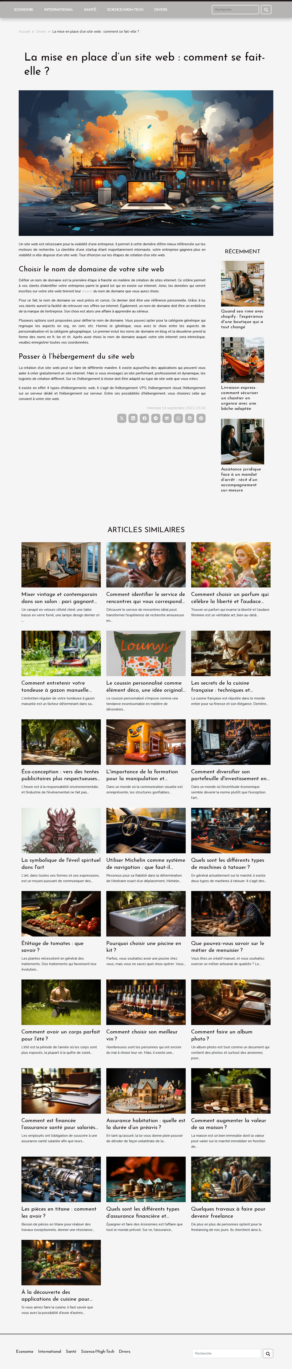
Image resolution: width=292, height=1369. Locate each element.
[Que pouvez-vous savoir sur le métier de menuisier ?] (231, 913)
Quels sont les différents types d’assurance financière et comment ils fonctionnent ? (142, 1216)
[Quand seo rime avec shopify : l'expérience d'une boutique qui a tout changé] (242, 283)
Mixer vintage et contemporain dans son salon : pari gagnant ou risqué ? (59, 601)
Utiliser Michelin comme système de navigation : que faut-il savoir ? (145, 867)
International (58, 9)
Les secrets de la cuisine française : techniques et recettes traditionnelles (220, 690)
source (87, 291)
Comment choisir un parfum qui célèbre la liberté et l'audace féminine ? (230, 601)
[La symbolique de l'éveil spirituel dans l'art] (61, 830)
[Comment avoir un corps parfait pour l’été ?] (61, 1002)
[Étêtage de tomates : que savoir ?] (61, 913)
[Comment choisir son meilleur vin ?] (146, 1002)
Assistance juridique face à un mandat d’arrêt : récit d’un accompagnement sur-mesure (241, 480)
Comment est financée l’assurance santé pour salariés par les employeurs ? (58, 1127)
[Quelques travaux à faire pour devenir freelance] (231, 1179)
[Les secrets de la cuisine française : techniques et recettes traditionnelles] (231, 653)
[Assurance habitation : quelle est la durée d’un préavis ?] (146, 1090)
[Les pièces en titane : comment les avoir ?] (61, 1179)
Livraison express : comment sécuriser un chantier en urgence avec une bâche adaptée (239, 398)
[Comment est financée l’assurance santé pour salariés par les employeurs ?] (61, 1090)
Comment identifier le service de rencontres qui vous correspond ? (145, 601)
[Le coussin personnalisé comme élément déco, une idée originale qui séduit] (146, 653)
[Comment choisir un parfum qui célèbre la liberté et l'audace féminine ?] (231, 564)
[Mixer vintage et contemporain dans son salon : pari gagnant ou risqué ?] (61, 564)
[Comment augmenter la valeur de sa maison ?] (231, 1090)
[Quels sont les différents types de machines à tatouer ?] (231, 830)
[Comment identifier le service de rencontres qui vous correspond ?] (146, 564)
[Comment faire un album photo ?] (231, 1002)
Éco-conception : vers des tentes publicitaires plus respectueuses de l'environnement (60, 779)
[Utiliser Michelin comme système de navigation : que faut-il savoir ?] (146, 830)
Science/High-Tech (125, 9)
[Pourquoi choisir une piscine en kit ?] (146, 913)
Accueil (24, 31)
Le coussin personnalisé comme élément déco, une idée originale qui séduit (145, 690)
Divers (160, 9)
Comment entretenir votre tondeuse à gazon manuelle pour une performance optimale (60, 690)
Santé (90, 9)
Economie (23, 9)
